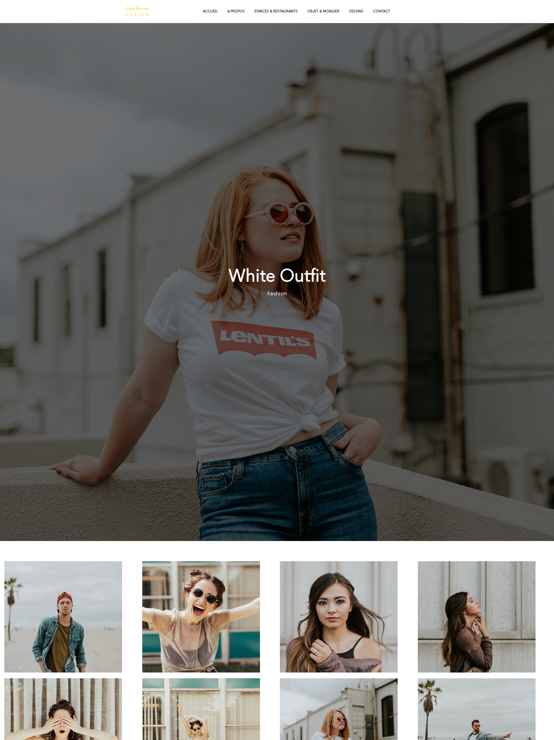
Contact (381, 11)
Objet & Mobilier (323, 11)
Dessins (356, 11)
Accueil (210, 11)
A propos (236, 11)
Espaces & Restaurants (275, 11)
